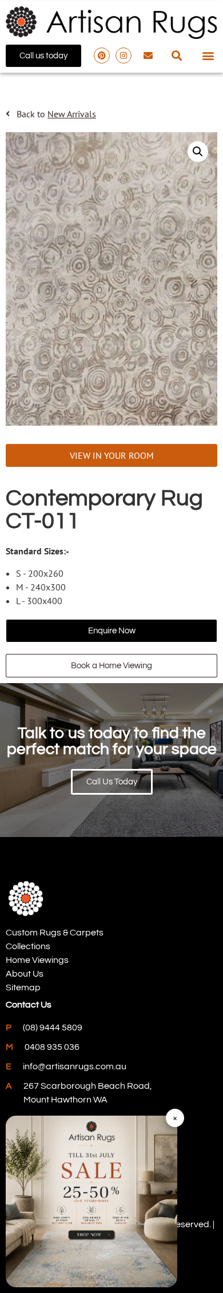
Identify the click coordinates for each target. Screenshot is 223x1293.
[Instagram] (124, 55)
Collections (28, 946)
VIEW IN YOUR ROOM (112, 455)
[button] (177, 55)
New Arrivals (71, 114)
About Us (24, 973)
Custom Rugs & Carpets (54, 932)
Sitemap (23, 987)
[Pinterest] (102, 55)
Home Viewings (37, 960)
